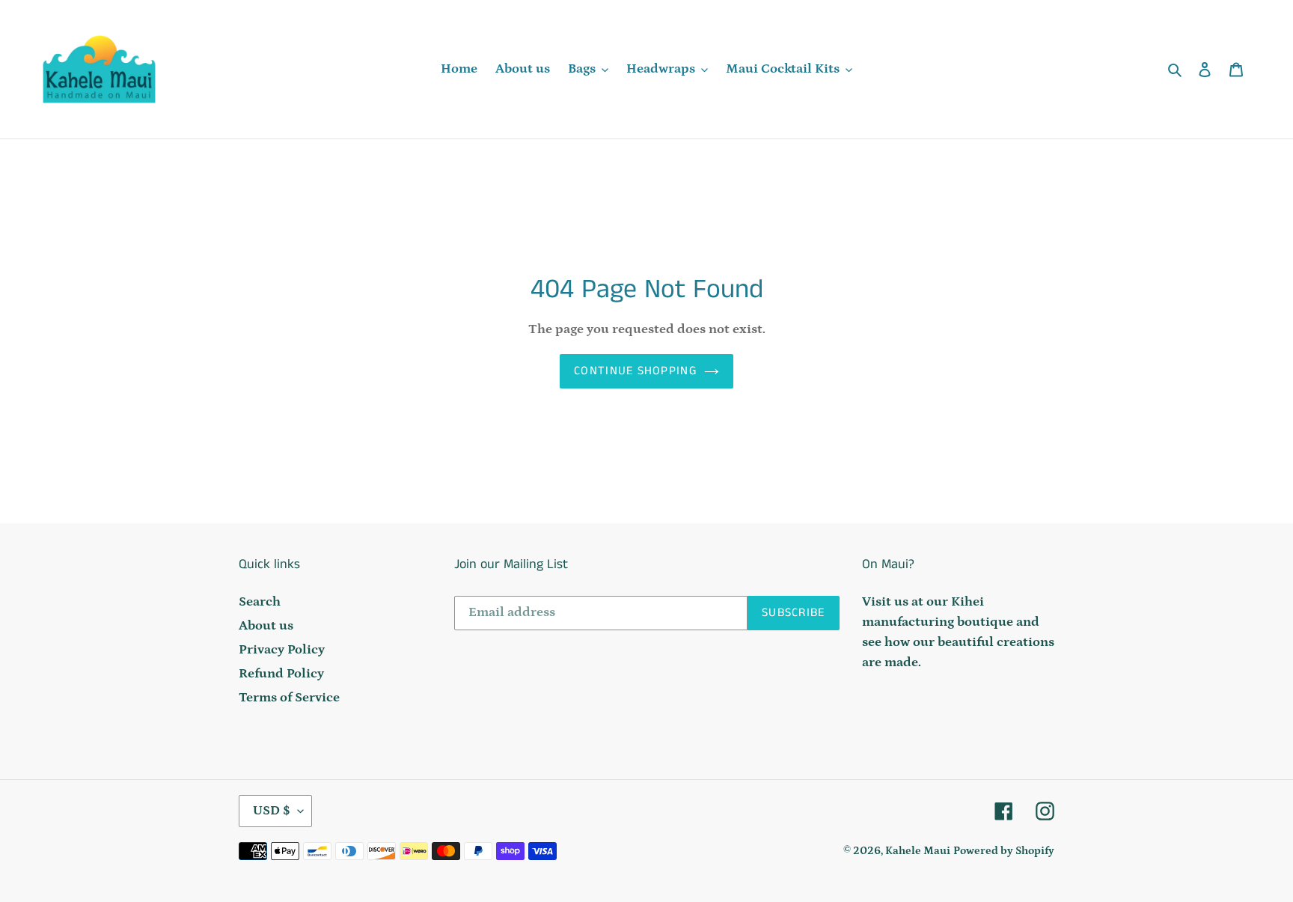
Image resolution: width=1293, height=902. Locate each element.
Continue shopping (635, 371)
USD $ (271, 810)
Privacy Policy (282, 649)
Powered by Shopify (1003, 850)
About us (266, 625)
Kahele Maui (917, 850)
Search (260, 601)
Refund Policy (281, 673)
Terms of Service (289, 697)
